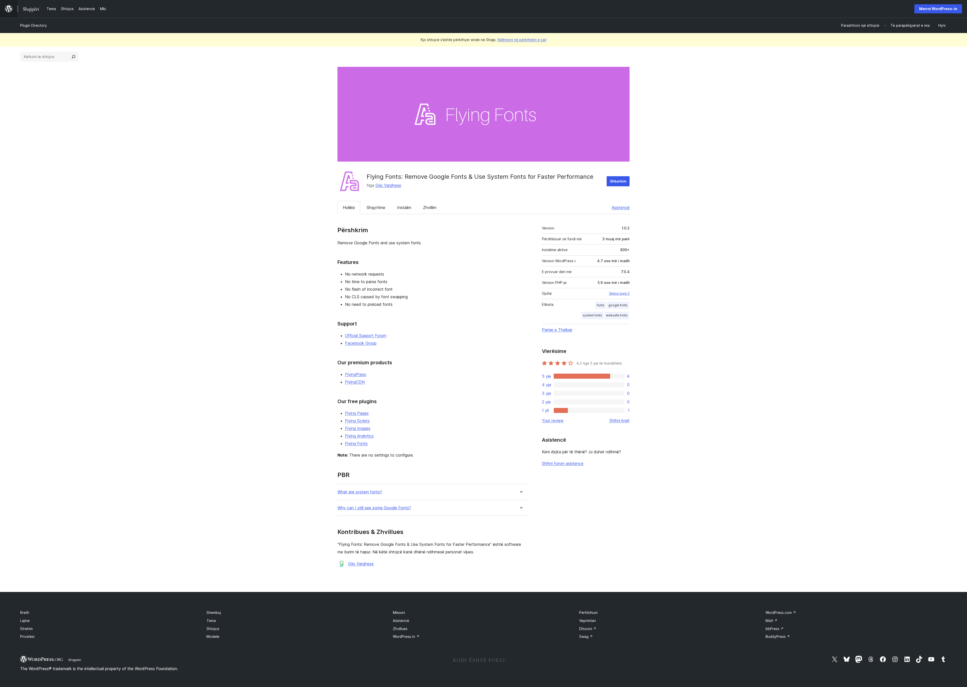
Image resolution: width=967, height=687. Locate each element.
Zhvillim (429, 207)
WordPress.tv (406, 636)
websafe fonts (617, 315)
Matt (771, 620)
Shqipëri (74, 660)
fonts (600, 305)
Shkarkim (618, 181)
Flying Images (357, 428)
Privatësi (27, 636)
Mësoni (399, 612)
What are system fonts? (359, 492)
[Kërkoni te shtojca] (73, 57)
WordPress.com (781, 612)
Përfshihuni (588, 612)
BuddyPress (778, 636)
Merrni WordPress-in (938, 9)
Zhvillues (400, 628)
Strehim (26, 628)
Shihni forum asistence (562, 463)
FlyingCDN (355, 381)
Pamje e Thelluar (557, 329)
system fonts (592, 315)
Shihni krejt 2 (619, 293)
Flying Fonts (356, 443)
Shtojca (212, 628)
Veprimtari (587, 620)
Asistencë (621, 207)
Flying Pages (357, 413)
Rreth (24, 612)
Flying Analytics (359, 435)
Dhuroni (587, 628)
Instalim (404, 207)
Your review (553, 420)
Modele (212, 636)
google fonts (618, 305)
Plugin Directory (33, 25)
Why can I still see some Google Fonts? (374, 507)
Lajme (25, 620)
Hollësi (349, 207)
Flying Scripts (357, 420)
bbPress (775, 628)
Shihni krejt (619, 420)
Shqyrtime (376, 207)
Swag (586, 636)
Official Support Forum (365, 335)
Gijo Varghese (388, 185)
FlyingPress (355, 374)
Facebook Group (360, 343)
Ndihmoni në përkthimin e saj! (522, 40)
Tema (211, 620)
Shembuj (213, 612)
